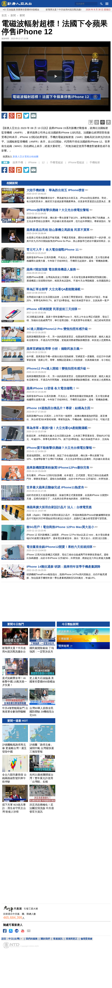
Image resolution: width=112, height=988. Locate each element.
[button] (56, 76)
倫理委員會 (86, 938)
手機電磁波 (56, 162)
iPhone (32, 162)
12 (43, 162)
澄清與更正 (71, 938)
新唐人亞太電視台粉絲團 (25, 156)
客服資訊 (58, 938)
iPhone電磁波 (76, 162)
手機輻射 (95, 162)
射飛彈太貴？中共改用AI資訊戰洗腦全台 (48, 9)
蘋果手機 (18, 162)
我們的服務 (31, 938)
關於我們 (45, 938)
